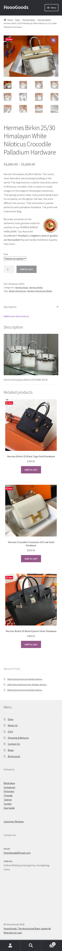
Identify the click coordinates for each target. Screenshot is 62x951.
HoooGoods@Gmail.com (17, 852)
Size (6, 254)
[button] (53, 40)
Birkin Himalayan (17, 291)
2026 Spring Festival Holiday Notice (24, 679)
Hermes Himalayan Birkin (39, 291)
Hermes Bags (28, 19)
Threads (8, 795)
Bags (17, 19)
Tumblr (8, 803)
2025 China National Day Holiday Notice (26, 684)
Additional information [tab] (16, 316)
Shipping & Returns (18, 737)
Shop (10, 719)
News (11, 750)
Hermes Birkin (44, 19)
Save (10, 39)
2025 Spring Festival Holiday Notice (24, 690)
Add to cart (26, 269)
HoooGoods (16, 7)
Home (10, 19)
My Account (14, 756)
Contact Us (14, 743)
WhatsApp (9, 783)
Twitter (8, 799)
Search (31, 945)
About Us (13, 725)
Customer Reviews (14, 821)
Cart (47, 942)
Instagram (9, 787)
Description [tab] (10, 306)
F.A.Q (10, 731)
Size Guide (9, 807)
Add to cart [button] (31, 469)
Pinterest (9, 791)
